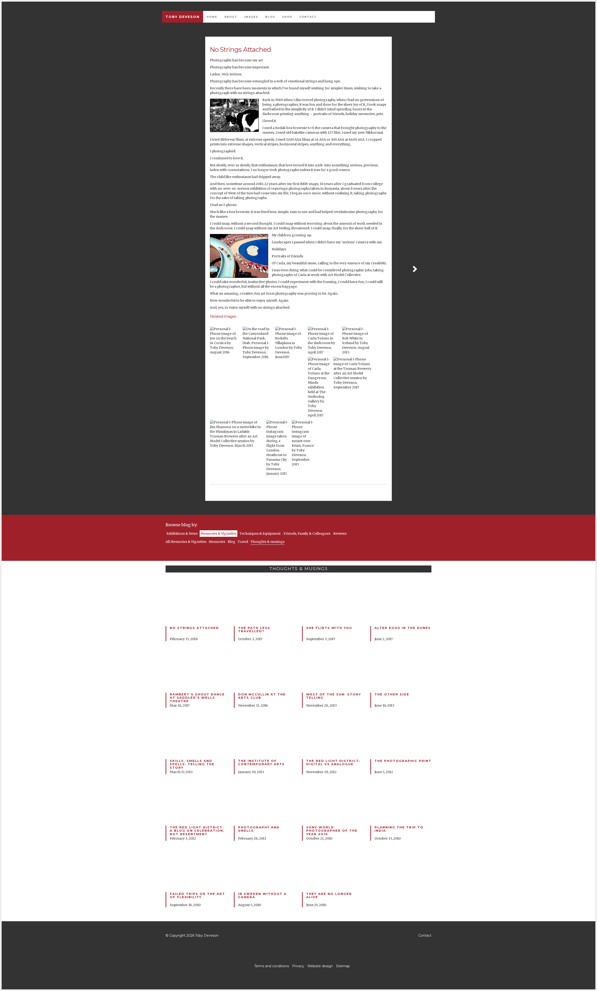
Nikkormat (374, 132)
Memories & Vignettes (218, 533)
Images (251, 16)
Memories (217, 542)
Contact (308, 16)
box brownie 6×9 (300, 128)
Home (212, 16)
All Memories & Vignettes (186, 542)
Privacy (298, 966)
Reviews (340, 533)
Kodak (280, 128)
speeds (268, 139)
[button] (414, 269)
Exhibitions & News (182, 533)
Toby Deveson (183, 17)
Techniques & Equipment (260, 533)
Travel (243, 542)
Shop (287, 16)
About (230, 16)
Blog (270, 16)
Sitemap (343, 966)
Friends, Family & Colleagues (307, 533)
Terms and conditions (271, 966)
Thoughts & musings (267, 542)
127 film (334, 132)
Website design (320, 966)
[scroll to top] (298, 935)
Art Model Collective (344, 275)
